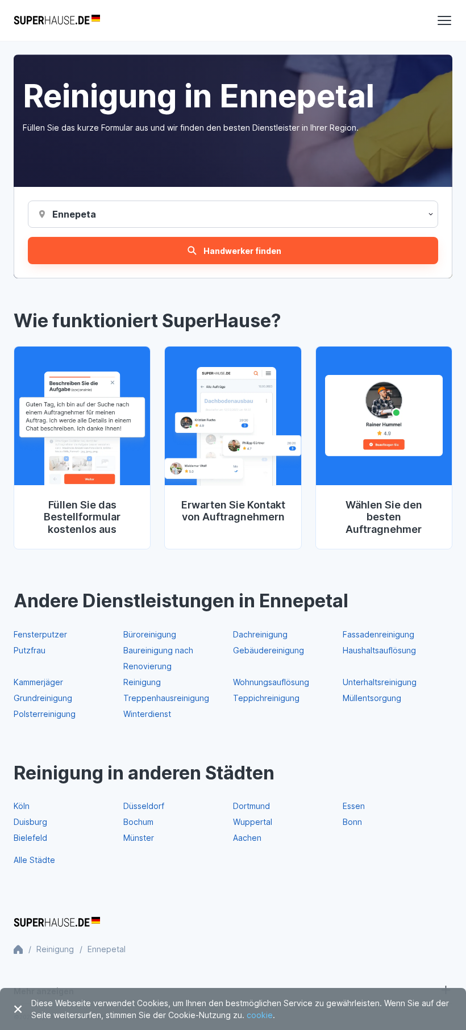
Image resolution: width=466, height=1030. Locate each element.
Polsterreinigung (45, 714)
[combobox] (74, 214)
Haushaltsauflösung (379, 650)
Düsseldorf (143, 806)
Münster (138, 838)
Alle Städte (34, 860)
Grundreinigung (43, 698)
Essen (354, 806)
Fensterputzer (40, 634)
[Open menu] (444, 20)
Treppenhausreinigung (166, 698)
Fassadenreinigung (378, 634)
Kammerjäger (38, 682)
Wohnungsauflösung (271, 682)
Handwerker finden (242, 251)
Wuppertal (252, 822)
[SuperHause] (57, 20)
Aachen (247, 838)
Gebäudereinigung (268, 650)
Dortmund (251, 806)
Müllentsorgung (372, 698)
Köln (22, 806)
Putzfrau (29, 650)
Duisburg (30, 822)
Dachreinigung (260, 634)
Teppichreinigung (266, 698)
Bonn (352, 822)
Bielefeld (30, 838)
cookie (260, 1015)
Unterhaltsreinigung (380, 682)
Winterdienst (147, 714)
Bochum (138, 822)
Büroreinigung (149, 634)
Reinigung (142, 682)
